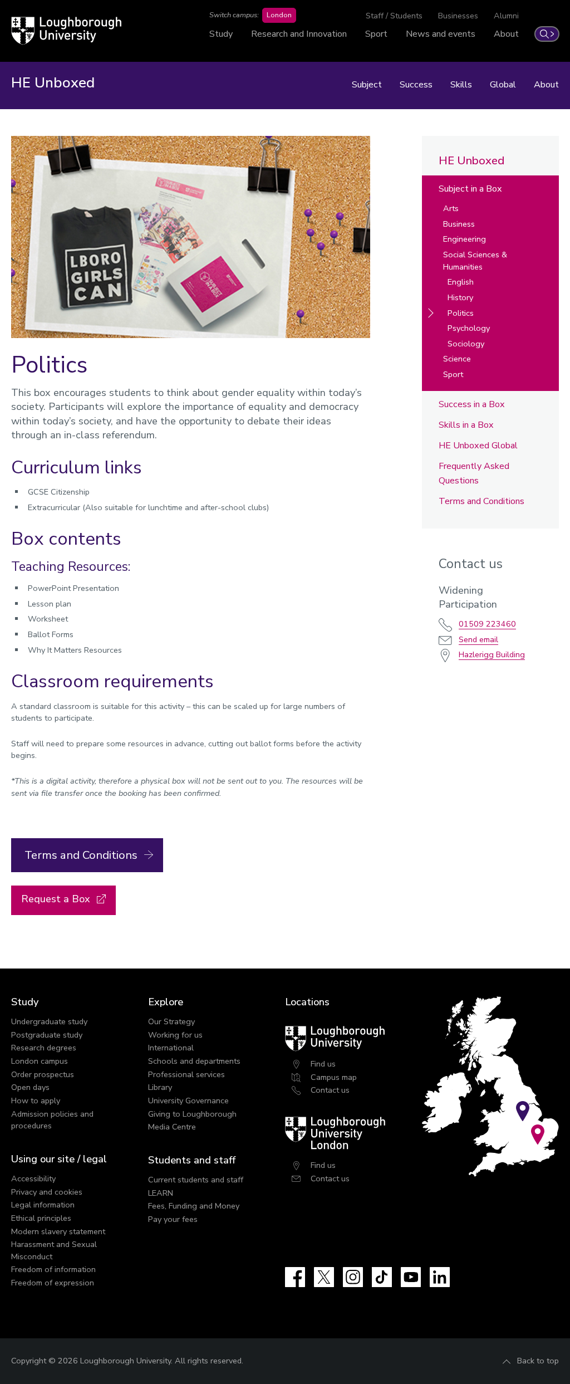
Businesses (458, 15)
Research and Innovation (299, 34)
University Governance (188, 1100)
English (461, 281)
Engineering (464, 238)
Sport (376, 34)
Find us (323, 1063)
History (460, 297)
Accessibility (33, 1178)
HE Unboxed (471, 160)
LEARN (160, 1193)
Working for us (175, 1034)
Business (459, 223)
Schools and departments (194, 1061)
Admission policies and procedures (52, 1120)
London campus (39, 1061)
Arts (451, 208)
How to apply (35, 1100)
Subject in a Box (470, 189)
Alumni (506, 15)
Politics (461, 313)
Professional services (186, 1074)
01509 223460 (487, 623)
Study (221, 34)
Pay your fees (173, 1219)
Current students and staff (195, 1179)
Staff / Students (394, 15)
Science (457, 358)
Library (160, 1087)
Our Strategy (171, 1021)
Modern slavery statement (58, 1231)
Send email (478, 639)
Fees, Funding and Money (193, 1205)
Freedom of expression (52, 1282)
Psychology (469, 328)
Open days (30, 1087)
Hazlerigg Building (492, 654)
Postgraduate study (46, 1034)
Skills (461, 85)
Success (416, 85)
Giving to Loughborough (192, 1113)
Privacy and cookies (46, 1191)
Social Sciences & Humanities (475, 260)
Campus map (334, 1077)
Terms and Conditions (481, 501)
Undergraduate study (49, 1021)
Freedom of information (53, 1269)
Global (503, 85)
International (171, 1047)
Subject (367, 85)
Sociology (466, 343)
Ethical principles (41, 1218)
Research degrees (43, 1047)
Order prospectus (42, 1074)
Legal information (43, 1204)
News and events (440, 34)
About (506, 34)
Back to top (538, 1360)
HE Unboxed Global (478, 445)
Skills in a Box (466, 425)
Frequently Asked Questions (474, 473)
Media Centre (172, 1126)
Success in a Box (472, 404)
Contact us (330, 1090)
